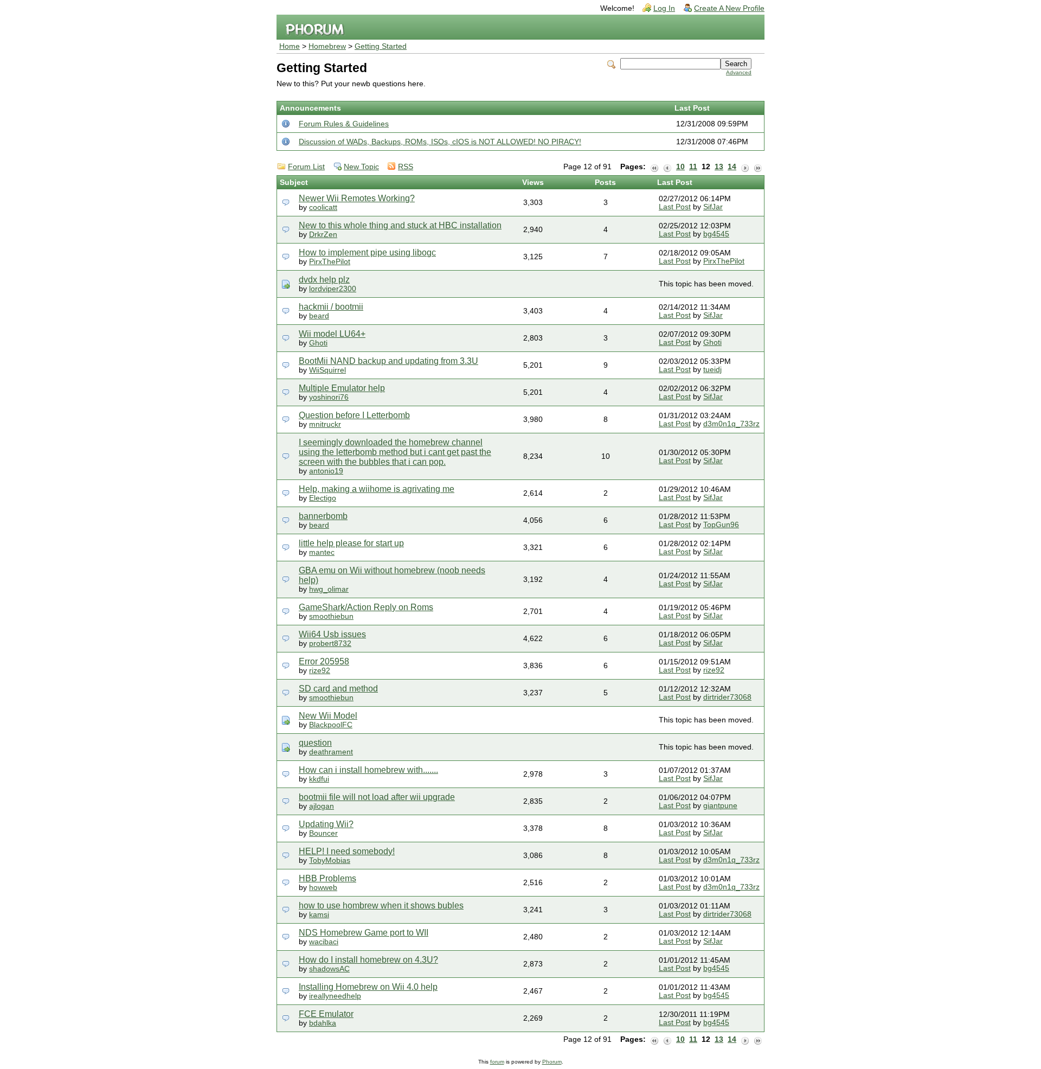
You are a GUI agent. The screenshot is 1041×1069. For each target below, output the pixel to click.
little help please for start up (351, 543)
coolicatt (323, 207)
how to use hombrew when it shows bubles (381, 905)
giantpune (720, 806)
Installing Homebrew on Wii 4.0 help (368, 986)
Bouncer (323, 833)
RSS (405, 167)
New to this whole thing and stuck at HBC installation (400, 225)
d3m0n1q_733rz (731, 424)
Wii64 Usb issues (332, 634)
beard (319, 316)
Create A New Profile (729, 8)
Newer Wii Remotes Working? (357, 198)
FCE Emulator (326, 1014)
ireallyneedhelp (335, 996)
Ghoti (318, 343)
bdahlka (322, 1023)
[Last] (758, 167)
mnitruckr (325, 424)
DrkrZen (323, 235)
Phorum (552, 1062)
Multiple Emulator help (342, 388)
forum (497, 1062)
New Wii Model (328, 715)
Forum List (306, 167)
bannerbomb (323, 516)
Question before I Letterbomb (354, 415)
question (315, 742)
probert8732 (330, 643)
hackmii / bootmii (331, 306)
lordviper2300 (332, 289)
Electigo (322, 498)
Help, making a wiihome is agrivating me (376, 489)
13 (719, 167)
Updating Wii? (326, 824)
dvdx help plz (324, 279)
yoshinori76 (329, 397)
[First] (654, 167)
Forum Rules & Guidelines (344, 124)
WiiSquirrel (327, 370)
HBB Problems (327, 878)
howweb (323, 888)
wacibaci (323, 942)
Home (289, 46)
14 (732, 167)
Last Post (675, 207)
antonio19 (326, 471)
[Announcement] (285, 123)
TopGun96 (721, 525)
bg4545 (716, 234)
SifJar (713, 207)
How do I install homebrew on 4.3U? (368, 959)
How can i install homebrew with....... (368, 769)
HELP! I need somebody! (347, 851)
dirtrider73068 (727, 697)
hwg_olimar (329, 589)
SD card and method (338, 688)
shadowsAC (329, 969)
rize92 (319, 671)
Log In (664, 8)
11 (693, 167)
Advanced (738, 72)
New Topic (361, 167)
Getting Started (381, 46)
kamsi (319, 915)
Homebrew (327, 46)
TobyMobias (329, 860)
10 (680, 167)
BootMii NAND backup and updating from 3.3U (388, 361)
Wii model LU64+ (332, 333)
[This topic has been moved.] (285, 284)
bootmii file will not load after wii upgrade (377, 797)
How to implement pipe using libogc (367, 252)
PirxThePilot (329, 262)
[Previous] (667, 167)
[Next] (745, 167)
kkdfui (319, 779)
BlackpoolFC (330, 725)
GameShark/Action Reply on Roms (366, 607)
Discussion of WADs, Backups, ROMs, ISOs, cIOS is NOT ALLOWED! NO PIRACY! (440, 142)
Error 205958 (324, 661)
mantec (322, 552)
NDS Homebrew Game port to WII (363, 932)
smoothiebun (331, 616)
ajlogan (321, 806)
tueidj (712, 370)
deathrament (331, 752)
